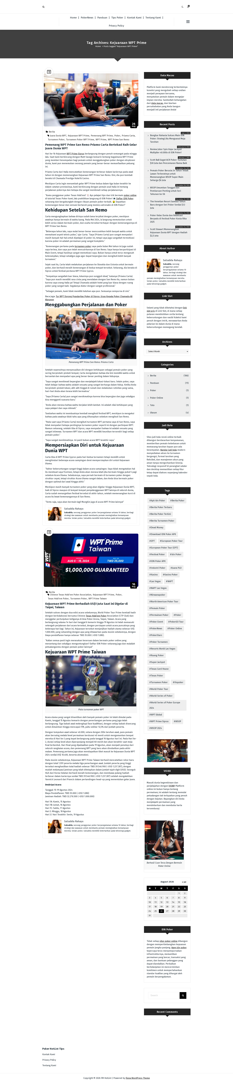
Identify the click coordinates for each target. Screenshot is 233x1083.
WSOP (178, 721)
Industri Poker (158, 568)
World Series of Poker (161, 696)
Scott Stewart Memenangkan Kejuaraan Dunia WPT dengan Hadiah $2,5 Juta (168, 232)
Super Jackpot (158, 662)
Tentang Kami (153, 17)
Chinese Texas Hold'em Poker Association (70, 594)
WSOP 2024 (156, 728)
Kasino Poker (171, 574)
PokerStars (156, 635)
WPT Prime (101, 139)
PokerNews (87, 17)
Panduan (102, 17)
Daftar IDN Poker (124, 198)
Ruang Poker (157, 655)
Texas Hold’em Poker (96, 616)
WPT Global (156, 714)
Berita (52, 131)
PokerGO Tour (177, 621)
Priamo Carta (128, 135)
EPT (153, 541)
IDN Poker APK (158, 561)
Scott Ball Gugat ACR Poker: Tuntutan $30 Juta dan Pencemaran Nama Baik (168, 161)
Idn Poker (176, 554)
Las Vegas (156, 581)
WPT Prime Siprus (75, 153)
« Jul (184, 882)
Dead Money (157, 527)
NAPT (170, 581)
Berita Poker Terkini (161, 514)
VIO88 (171, 786)
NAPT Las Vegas (159, 588)
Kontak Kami (134, 17)
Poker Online (156, 398)
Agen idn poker (179, 947)
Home (73, 17)
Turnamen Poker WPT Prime (80, 139)
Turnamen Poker (56, 139)
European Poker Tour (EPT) (164, 547)
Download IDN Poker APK (163, 534)
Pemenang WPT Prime (102, 135)
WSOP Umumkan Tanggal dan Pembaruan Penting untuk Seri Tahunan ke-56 (165, 190)
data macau (157, 103)
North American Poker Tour (164, 601)
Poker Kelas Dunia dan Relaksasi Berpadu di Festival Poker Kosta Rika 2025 (168, 218)
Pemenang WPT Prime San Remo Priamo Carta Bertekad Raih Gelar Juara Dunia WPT (91, 146)
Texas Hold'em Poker (58, 598)
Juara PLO (176, 568)
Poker (117, 135)
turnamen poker (83, 246)
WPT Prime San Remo (118, 139)
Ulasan (153, 412)
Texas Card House (160, 669)
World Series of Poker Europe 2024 (164, 705)
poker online (130, 195)
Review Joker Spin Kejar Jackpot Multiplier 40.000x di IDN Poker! (166, 151)
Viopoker (178, 682)
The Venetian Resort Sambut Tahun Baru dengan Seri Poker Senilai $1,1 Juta (167, 204)
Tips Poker (117, 17)
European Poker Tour (172, 541)
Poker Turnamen (159, 642)
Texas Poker (157, 675)
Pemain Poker (158, 608)
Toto (152, 405)
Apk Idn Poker (158, 500)
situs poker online (168, 941)
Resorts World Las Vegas (163, 648)
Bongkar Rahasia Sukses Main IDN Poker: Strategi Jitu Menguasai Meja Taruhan (167, 138)
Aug (134, 124)
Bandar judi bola (168, 450)
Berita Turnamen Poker (162, 520)
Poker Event (157, 621)
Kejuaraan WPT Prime (78, 135)
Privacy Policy (116, 25)
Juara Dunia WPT (58, 135)
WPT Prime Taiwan (97, 598)
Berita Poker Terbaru (161, 507)
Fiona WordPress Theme (138, 1078)
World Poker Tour (159, 689)
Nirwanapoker (158, 595)
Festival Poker (158, 554)
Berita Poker (178, 500)
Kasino (154, 574)
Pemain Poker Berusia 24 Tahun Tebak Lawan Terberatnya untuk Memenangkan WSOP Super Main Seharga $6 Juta (169, 175)
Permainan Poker (159, 615)
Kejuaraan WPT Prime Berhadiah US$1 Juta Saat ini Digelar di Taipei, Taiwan (86, 605)
